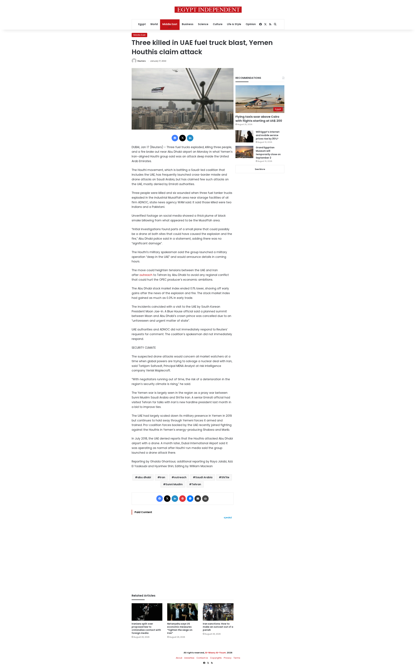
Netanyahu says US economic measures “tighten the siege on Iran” (179, 628)
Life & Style (234, 24)
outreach (145, 275)
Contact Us (202, 657)
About (179, 657)
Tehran (196, 484)
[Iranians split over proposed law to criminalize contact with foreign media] (147, 612)
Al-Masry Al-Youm (215, 652)
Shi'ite (225, 477)
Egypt (142, 24)
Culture (217, 24)
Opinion (251, 24)
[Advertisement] (183, 554)
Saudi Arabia (203, 477)
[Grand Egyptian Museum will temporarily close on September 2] (244, 152)
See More (260, 169)
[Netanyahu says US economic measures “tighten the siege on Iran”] (182, 612)
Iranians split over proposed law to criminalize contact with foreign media (146, 628)
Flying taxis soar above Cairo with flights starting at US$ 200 (258, 119)
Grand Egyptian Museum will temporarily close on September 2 (268, 152)
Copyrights (216, 657)
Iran (162, 477)
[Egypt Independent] (208, 10)
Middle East (169, 24)
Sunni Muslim (174, 484)
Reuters (141, 61)
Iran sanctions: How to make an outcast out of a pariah (218, 627)
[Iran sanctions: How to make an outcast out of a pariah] (218, 612)
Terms (237, 657)
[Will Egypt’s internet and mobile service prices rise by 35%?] (244, 136)
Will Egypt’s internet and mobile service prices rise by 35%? (268, 135)
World (154, 24)
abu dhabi (144, 477)
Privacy (227, 657)
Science (203, 24)
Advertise (189, 657)
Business (187, 24)
